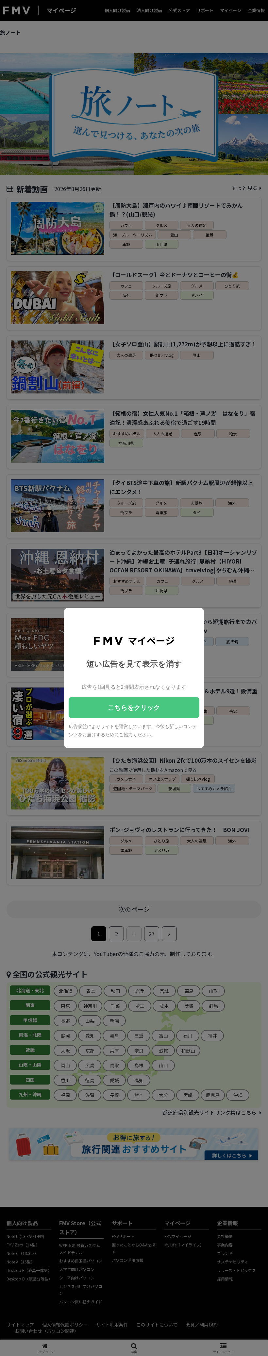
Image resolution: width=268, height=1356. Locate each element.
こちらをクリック (134, 707)
